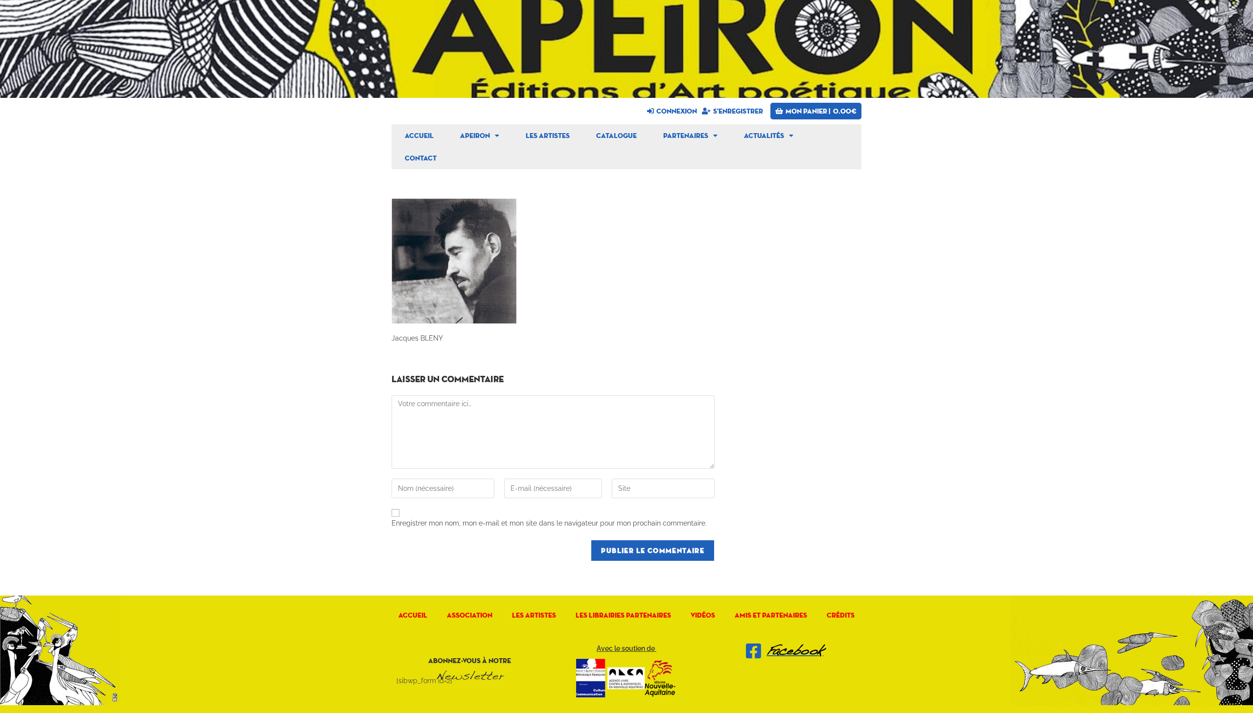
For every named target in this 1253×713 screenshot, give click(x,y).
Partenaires (685, 135)
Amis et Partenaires (771, 615)
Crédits (841, 615)
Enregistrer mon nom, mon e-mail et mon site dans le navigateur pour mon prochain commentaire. (549, 523)
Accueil (419, 135)
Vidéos (703, 615)
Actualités (764, 135)
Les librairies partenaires (623, 615)
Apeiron (475, 135)
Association (469, 615)
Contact (421, 158)
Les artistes (548, 135)
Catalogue (616, 135)
